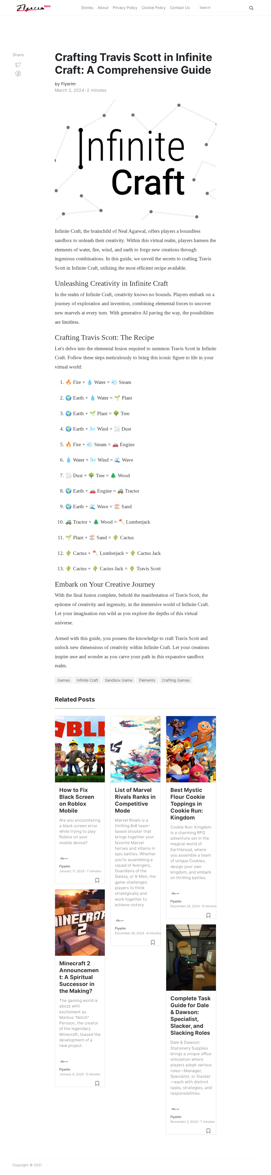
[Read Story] (97, 880)
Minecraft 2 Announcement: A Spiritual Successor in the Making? (79, 977)
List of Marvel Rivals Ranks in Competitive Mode (135, 800)
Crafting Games (176, 680)
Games (63, 680)
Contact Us (180, 7)
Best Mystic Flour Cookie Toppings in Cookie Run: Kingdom (187, 804)
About (103, 7)
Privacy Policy (125, 7)
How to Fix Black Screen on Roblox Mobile (76, 800)
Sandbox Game (118, 680)
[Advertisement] (96, 33)
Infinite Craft (87, 680)
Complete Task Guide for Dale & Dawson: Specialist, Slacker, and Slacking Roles (190, 1015)
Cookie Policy (154, 7)
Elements (147, 680)
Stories (87, 7)
